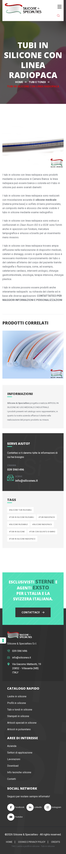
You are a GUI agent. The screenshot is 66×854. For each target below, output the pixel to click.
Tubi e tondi (37, 82)
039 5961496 (15, 469)
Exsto (41, 587)
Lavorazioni (13, 759)
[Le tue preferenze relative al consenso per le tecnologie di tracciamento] (3, 640)
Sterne (44, 581)
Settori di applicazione (19, 752)
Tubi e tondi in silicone (19, 709)
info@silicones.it (26, 480)
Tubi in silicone (48, 846)
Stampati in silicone (18, 716)
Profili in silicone (16, 703)
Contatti (11, 778)
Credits (55, 842)
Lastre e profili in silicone (27, 846)
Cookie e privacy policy (31, 842)
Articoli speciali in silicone (22, 722)
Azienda (11, 746)
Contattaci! (31, 612)
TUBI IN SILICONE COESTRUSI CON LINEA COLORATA (28, 364)
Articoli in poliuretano (19, 729)
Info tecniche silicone (19, 772)
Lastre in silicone (16, 696)
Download (12, 765)
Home (19, 82)
